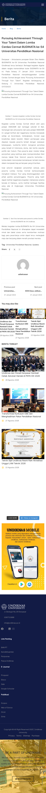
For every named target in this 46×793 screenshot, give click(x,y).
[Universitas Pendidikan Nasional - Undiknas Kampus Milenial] (13, 4)
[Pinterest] (19, 249)
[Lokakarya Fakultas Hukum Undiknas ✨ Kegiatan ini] (7, 497)
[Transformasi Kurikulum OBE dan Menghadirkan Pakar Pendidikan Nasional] (23, 314)
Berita (19, 28)
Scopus (4, 703)
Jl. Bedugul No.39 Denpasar (15, 612)
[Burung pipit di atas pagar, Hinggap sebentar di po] (29, 511)
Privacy (11, 736)
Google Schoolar (7, 689)
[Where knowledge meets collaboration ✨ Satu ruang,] (7, 476)
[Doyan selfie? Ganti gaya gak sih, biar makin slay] (29, 483)
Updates (35, 245)
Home (4, 28)
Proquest (4, 675)
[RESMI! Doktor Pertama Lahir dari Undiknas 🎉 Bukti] (29, 476)
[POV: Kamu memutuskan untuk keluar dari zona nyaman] (7, 483)
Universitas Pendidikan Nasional (18, 245)
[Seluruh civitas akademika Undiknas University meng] (7, 504)
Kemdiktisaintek (7, 652)
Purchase (35, 736)
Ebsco (3, 680)
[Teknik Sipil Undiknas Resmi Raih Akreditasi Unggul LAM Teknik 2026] (38, 314)
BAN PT (4, 647)
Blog (11, 28)
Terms (18, 736)
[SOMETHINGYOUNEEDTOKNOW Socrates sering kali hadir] (29, 490)
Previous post (9, 287)
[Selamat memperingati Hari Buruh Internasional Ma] (7, 511)
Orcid (3, 712)
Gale (3, 684)
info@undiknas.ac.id (12, 623)
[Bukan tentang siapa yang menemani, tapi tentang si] (7, 490)
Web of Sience (7, 708)
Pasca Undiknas (7, 661)
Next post (38, 287)
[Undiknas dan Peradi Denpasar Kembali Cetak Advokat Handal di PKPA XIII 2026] (8, 314)
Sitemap (26, 736)
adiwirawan (23, 274)
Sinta (3, 716)
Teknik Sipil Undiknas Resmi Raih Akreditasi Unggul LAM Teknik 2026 (38, 326)
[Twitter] (14, 249)
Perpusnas (5, 656)
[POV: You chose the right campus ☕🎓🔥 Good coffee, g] (29, 497)
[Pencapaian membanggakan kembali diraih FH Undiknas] (29, 504)
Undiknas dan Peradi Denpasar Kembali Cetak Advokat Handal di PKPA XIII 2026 (7, 326)
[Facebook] (9, 249)
